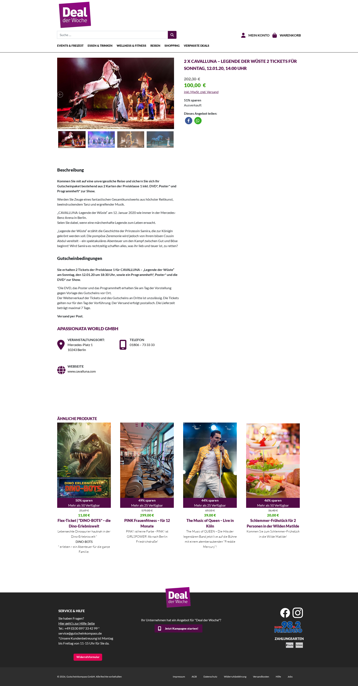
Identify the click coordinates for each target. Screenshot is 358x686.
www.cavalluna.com (82, 371)
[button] (188, 120)
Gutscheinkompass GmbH (81, 676)
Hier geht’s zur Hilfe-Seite (76, 623)
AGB (194, 676)
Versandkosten (261, 676)
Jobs (290, 676)
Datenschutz (210, 676)
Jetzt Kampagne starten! (181, 628)
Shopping (172, 45)
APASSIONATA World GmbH (88, 328)
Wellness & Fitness (131, 45)
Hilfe (278, 676)
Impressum (179, 676)
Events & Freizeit (70, 45)
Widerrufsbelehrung (235, 676)
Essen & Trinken (100, 45)
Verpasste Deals (196, 45)
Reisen (155, 45)
